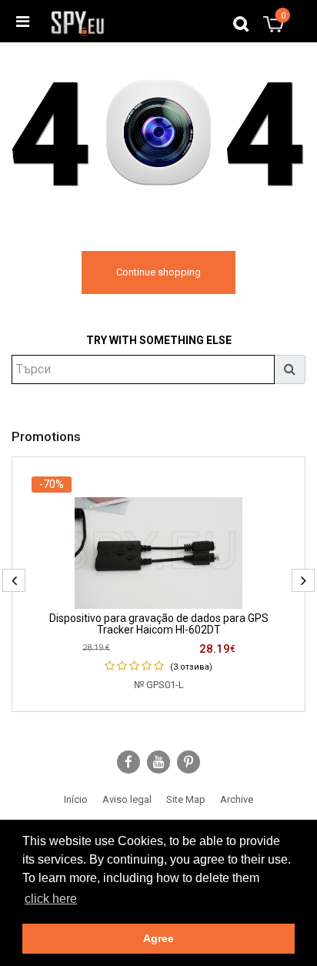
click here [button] (51, 898)
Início (76, 799)
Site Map (185, 799)
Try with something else (159, 340)
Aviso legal (127, 799)
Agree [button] (158, 938)
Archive (236, 799)
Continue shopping (158, 272)
